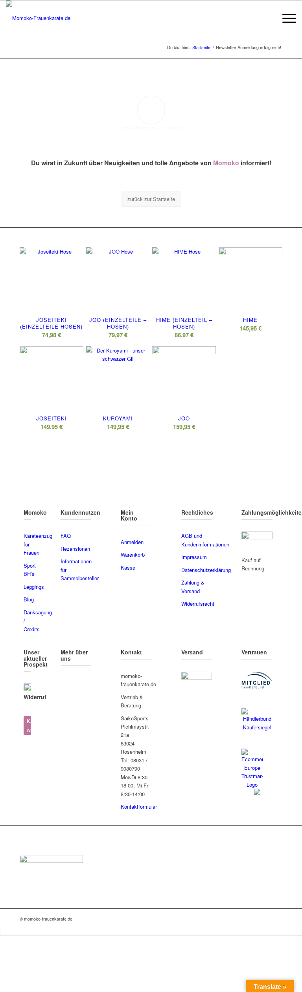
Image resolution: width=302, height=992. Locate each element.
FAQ (66, 535)
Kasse (128, 567)
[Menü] (285, 18)
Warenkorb (133, 554)
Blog (29, 599)
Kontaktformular (139, 806)
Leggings (34, 586)
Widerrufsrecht (197, 603)
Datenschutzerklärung (206, 570)
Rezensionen (75, 548)
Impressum (194, 557)
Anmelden (132, 542)
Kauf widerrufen (29, 725)
